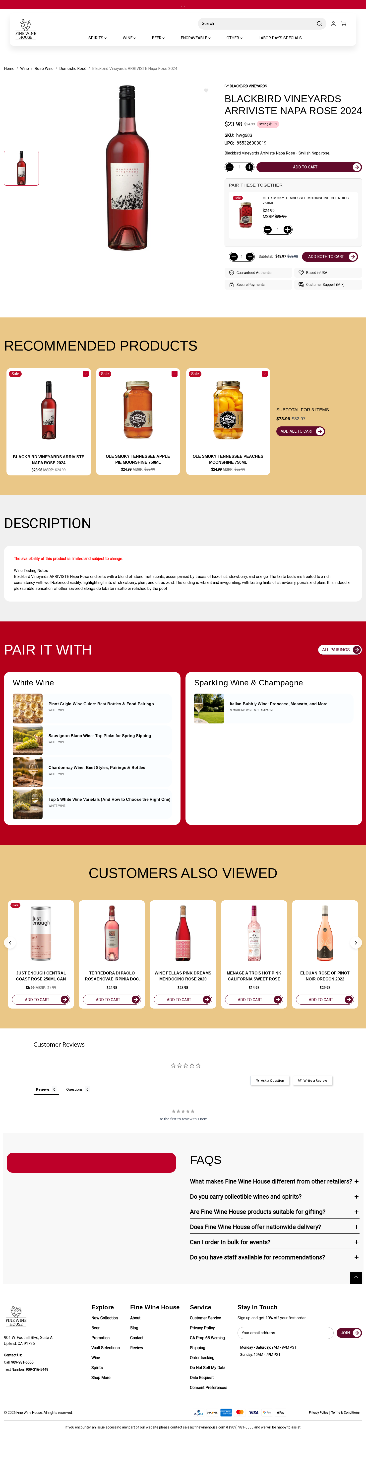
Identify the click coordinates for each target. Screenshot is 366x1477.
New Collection (104, 1318)
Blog (134, 1327)
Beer (95, 1327)
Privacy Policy (202, 1327)
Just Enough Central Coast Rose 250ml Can (41, 976)
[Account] (333, 24)
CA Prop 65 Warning (207, 1337)
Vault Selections (105, 1347)
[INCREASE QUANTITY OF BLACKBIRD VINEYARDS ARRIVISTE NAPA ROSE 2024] (249, 167)
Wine (95, 1357)
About (135, 1318)
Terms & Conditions (345, 1412)
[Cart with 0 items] (346, 24)
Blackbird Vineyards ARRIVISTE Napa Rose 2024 (48, 460)
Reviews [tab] (43, 1089)
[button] (10, 943)
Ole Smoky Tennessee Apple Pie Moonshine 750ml (138, 459)
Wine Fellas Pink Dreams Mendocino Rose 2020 (183, 976)
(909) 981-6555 (241, 1427)
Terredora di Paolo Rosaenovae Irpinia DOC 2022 (112, 976)
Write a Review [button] (315, 1080)
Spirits (97, 1367)
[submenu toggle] (110, 38)
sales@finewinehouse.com (204, 1427)
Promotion (100, 1337)
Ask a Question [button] (272, 1080)
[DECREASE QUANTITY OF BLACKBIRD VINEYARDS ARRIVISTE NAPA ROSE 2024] (230, 167)
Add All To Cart (297, 431)
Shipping (197, 1347)
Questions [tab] (74, 1089)
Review (136, 1347)
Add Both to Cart (326, 256)
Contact (136, 1337)
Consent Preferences (208, 1387)
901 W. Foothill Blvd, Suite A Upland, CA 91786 (29, 1340)
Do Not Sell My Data (207, 1367)
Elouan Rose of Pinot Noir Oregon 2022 (325, 976)
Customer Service (205, 1318)
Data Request (202, 1377)
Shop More (101, 1377)
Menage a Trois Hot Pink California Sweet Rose (254, 976)
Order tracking (202, 1357)
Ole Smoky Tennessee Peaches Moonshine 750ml (228, 459)
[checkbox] (86, 374)
